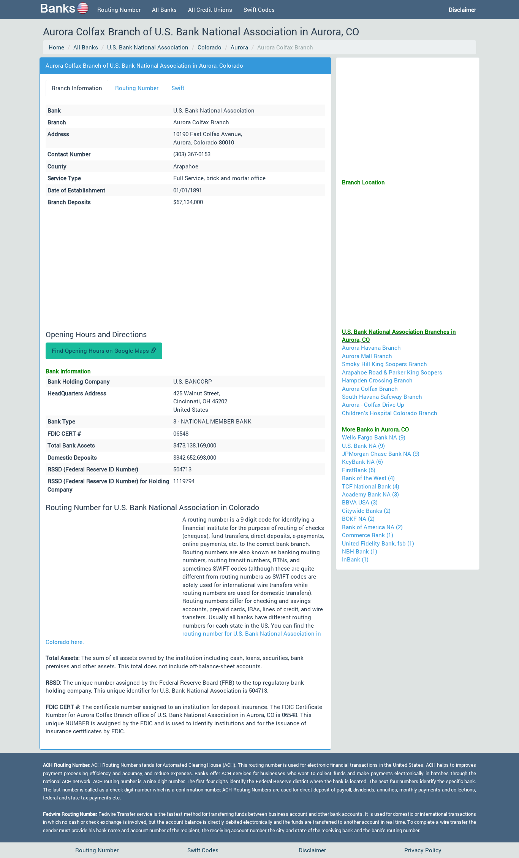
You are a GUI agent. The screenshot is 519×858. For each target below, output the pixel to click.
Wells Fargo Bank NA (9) (373, 437)
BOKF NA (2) (358, 518)
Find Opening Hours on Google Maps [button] (101, 350)
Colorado (210, 47)
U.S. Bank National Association (147, 47)
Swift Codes (259, 9)
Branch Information (77, 88)
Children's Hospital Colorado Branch (389, 413)
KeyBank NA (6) (362, 461)
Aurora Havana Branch (371, 347)
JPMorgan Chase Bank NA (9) (380, 453)
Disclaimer (312, 850)
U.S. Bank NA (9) (363, 445)
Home (56, 47)
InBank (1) (355, 559)
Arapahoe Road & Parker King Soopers (392, 372)
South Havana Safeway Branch (382, 396)
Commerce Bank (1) (367, 535)
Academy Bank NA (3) (370, 494)
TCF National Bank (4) (370, 486)
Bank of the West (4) (368, 478)
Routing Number (119, 9)
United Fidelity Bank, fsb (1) (378, 543)
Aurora (239, 47)
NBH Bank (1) (359, 551)
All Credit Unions (210, 9)
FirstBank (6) (358, 470)
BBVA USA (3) (360, 502)
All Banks (164, 9)
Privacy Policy (422, 850)
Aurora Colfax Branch (370, 388)
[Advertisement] (185, 269)
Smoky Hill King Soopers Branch (384, 364)
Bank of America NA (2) (372, 527)
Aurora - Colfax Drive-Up (373, 404)
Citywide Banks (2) (366, 510)
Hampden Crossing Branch (377, 380)
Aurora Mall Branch (367, 356)
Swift (177, 88)
